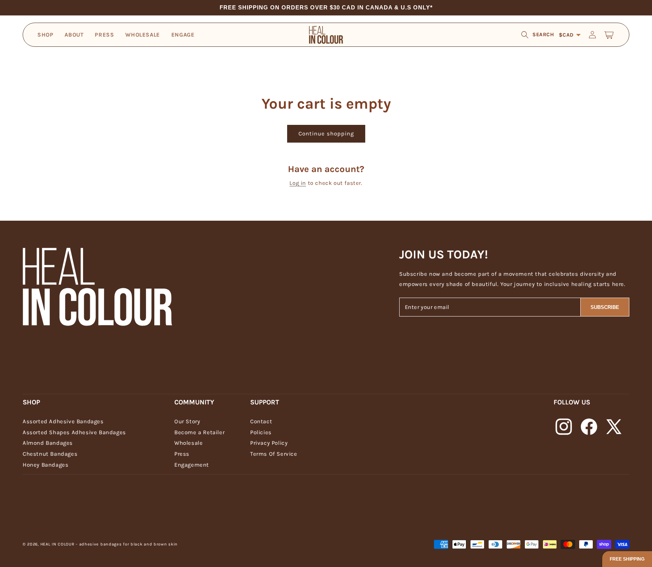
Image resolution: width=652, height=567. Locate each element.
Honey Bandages (45, 464)
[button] (537, 34)
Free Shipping (627, 559)
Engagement (191, 464)
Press (181, 453)
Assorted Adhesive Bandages (63, 421)
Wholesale (188, 442)
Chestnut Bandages (50, 453)
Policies (261, 432)
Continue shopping (326, 133)
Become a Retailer (199, 432)
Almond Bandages (48, 442)
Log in (297, 183)
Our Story (187, 421)
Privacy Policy (269, 442)
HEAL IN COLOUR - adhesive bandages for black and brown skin (109, 544)
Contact (261, 421)
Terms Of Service (273, 453)
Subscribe (604, 307)
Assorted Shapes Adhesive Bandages (74, 432)
